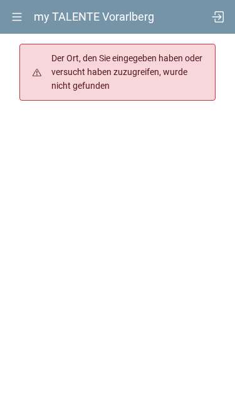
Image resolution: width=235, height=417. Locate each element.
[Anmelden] (218, 17)
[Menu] (17, 17)
